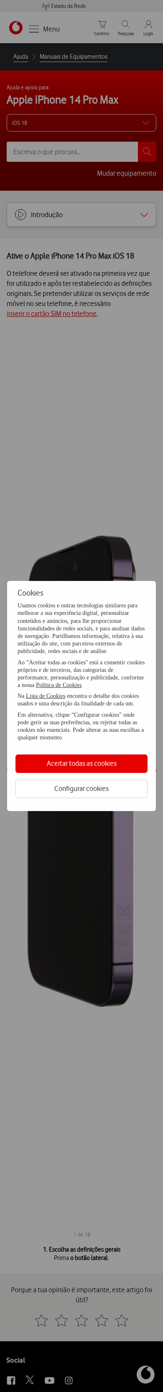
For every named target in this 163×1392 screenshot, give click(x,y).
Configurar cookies (81, 788)
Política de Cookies (59, 685)
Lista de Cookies (45, 696)
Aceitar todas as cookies (82, 763)
